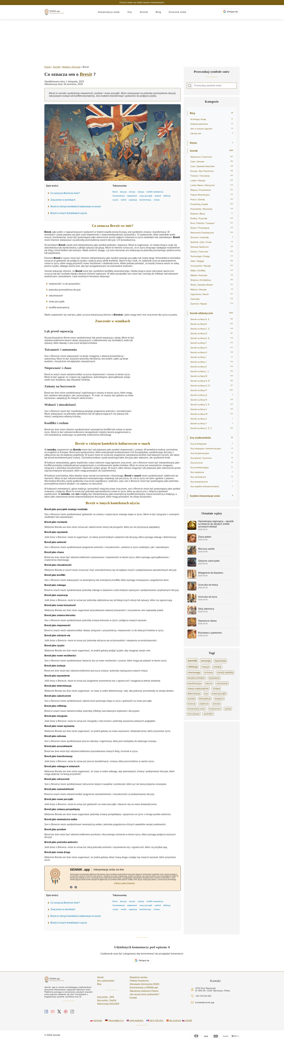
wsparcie (219, 698)
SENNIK (97, 1021)
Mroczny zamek (206, 549)
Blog (158, 12)
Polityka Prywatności (139, 980)
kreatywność (215, 708)
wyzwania (214, 678)
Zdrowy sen (211, 133)
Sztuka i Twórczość (211, 251)
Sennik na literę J (211, 362)
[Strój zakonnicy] (191, 613)
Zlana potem (204, 537)
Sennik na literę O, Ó (211, 385)
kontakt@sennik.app (204, 1002)
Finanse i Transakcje (211, 176)
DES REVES (156, 1021)
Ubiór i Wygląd (211, 261)
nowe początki (219, 693)
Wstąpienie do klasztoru (210, 573)
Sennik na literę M (211, 376)
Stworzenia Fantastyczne (211, 232)
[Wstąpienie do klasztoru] (191, 577)
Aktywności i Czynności (211, 157)
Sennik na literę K (211, 366)
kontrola (191, 703)
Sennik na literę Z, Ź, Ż (211, 428)
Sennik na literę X (211, 419)
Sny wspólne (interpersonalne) (211, 486)
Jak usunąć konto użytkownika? (144, 994)
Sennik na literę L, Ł (211, 371)
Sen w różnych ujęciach (211, 128)
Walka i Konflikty (211, 270)
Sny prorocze (211, 463)
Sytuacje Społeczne (211, 247)
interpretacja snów (196, 708)
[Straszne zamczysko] (191, 565)
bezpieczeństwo (196, 678)
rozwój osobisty (225, 672)
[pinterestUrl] (76, 887)
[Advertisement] (142, 41)
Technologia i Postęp (211, 256)
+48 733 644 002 (203, 996)
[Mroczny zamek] (191, 553)
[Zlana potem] (191, 541)
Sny (129, 12)
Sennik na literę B (211, 324)
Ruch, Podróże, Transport (211, 223)
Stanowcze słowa (207, 621)
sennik (192, 660)
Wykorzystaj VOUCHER (108, 1003)
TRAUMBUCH (116, 1021)
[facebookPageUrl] (71, 887)
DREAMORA (136, 1021)
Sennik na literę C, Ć (211, 329)
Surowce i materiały (211, 237)
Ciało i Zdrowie (211, 161)
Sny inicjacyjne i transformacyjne (211, 448)
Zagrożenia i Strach (211, 294)
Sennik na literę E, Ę (211, 338)
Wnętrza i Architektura (211, 280)
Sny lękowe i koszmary (211, 458)
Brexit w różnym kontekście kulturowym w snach (75, 206)
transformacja (194, 683)
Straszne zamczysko (209, 561)
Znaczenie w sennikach (62, 200)
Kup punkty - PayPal (106, 1000)
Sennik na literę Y (211, 423)
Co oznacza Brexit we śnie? (65, 193)
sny (206, 693)
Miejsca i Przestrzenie (211, 190)
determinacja (194, 693)
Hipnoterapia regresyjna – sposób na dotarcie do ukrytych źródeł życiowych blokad (216, 524)
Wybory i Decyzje (71, 67)
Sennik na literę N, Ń (211, 381)
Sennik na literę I (211, 357)
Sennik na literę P (211, 390)
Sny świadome (211, 472)
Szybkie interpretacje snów (211, 496)
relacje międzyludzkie (198, 688)
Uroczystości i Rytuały (211, 266)
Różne (211, 143)
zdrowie (216, 703)
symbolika (208, 714)
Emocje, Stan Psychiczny (211, 171)
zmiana (216, 688)
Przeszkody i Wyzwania (211, 209)
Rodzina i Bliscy (211, 213)
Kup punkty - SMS (105, 997)
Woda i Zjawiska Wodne (211, 285)
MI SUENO (175, 1021)
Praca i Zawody (211, 199)
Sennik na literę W (211, 414)
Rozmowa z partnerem (210, 633)
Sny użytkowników (211, 438)
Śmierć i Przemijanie (211, 228)
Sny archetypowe (211, 444)
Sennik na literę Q (211, 395)
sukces (208, 683)
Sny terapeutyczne (211, 481)
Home (47, 67)
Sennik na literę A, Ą (211, 319)
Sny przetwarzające (211, 467)
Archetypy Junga (211, 119)
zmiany (217, 666)
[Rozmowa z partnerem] (191, 637)
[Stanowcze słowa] (191, 625)
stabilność (204, 703)
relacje (205, 666)
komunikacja (193, 714)
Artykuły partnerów (211, 124)
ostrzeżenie (222, 683)
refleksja (193, 666)
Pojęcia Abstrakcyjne (211, 195)
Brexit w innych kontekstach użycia (68, 213)
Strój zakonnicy (206, 609)
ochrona (208, 672)
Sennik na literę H (211, 352)
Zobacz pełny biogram (124, 883)
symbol (191, 698)
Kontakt (133, 997)
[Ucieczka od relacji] (191, 589)
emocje (206, 660)
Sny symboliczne (211, 477)
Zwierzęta (211, 299)
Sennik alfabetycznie (211, 313)
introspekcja (205, 698)
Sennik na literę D (211, 333)
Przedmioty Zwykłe (211, 204)
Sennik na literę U (211, 409)
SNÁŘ (188, 1021)
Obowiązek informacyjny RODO (144, 984)
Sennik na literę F (211, 343)
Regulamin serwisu (138, 977)
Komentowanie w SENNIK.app (144, 987)
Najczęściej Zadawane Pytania (144, 991)
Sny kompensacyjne (211, 453)
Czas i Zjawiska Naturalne (211, 166)
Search (189, 85)
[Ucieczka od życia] (191, 601)
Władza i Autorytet (211, 275)
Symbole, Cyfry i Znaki (211, 242)
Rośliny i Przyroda (211, 218)
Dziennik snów (177, 12)
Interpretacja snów (109, 12)
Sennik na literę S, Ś (211, 404)
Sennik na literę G (211, 347)
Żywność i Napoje (211, 304)
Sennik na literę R (211, 400)
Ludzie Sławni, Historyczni (211, 185)
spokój (228, 708)
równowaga (194, 672)
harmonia (220, 660)
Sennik (144, 12)
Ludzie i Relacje (211, 180)
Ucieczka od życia (207, 597)
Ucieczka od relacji (208, 585)
